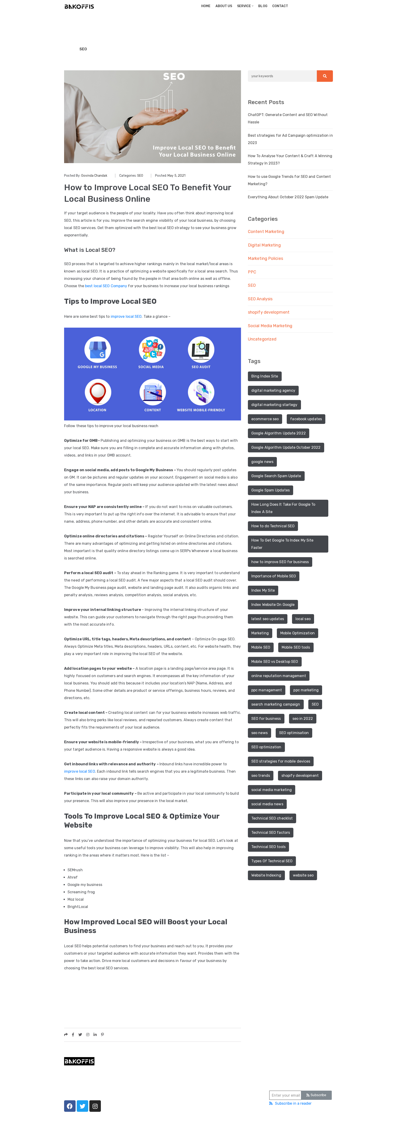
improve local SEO (126, 316)
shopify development (268, 312)
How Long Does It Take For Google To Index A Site (283, 508)
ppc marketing (305, 690)
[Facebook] (70, 1106)
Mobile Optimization (297, 633)
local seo (303, 619)
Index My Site (263, 590)
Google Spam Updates (270, 490)
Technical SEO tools (268, 847)
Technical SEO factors (270, 832)
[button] (316, 1095)
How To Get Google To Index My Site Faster (282, 544)
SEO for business (266, 718)
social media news (267, 804)
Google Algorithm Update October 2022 (286, 447)
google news (262, 462)
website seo (303, 875)
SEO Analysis (260, 298)
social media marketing (271, 790)
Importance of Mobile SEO (273, 576)
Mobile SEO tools (296, 647)
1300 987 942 (211, 1075)
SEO (83, 49)
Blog (262, 6)
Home (206, 6)
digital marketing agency (273, 390)
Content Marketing (266, 231)
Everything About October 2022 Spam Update (288, 197)
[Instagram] (95, 1106)
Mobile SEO (260, 647)
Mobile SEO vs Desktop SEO (274, 661)
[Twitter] (82, 1106)
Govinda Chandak (94, 176)
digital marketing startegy (274, 405)
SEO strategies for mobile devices (280, 761)
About (137, 1076)
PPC (252, 272)
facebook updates (306, 419)
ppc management (266, 690)
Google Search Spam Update (276, 476)
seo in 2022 (302, 718)
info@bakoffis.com (215, 1088)
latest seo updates (267, 619)
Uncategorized (262, 339)
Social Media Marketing (270, 325)
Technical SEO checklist (272, 818)
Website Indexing (266, 875)
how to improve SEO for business (280, 562)
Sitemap (223, 1123)
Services (139, 1083)
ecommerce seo (265, 419)
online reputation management (278, 676)
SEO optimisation (294, 733)
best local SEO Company (106, 286)
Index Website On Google (273, 604)
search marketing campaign (275, 704)
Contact (280, 6)
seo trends (260, 775)
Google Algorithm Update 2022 (278, 433)
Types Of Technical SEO (271, 861)
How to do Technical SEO (273, 526)
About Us (223, 6)
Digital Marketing (264, 245)
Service (243, 6)
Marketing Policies (265, 258)
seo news (259, 733)
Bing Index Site (264, 376)
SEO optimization (266, 747)
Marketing (260, 633)
